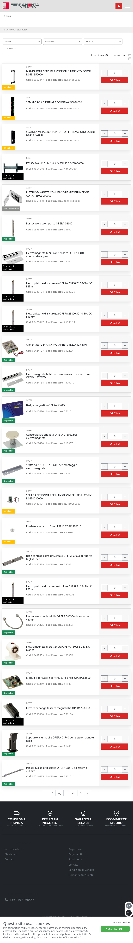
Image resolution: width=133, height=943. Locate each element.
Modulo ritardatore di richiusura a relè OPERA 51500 (58, 677)
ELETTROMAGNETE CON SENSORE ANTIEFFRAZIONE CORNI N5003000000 (57, 194)
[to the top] (129, 913)
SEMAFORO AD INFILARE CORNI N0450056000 (54, 102)
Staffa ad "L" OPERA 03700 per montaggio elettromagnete (51, 466)
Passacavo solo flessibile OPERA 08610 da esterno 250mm (56, 769)
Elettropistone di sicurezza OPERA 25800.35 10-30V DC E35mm (59, 588)
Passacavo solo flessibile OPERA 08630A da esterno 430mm (57, 618)
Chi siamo (11, 854)
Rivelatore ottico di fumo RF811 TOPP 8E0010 (53, 526)
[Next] (81, 793)
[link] (21, 5)
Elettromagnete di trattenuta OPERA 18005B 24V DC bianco (58, 648)
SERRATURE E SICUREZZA (15, 29)
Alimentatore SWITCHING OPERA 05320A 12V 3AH (56, 344)
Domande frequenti (80, 875)
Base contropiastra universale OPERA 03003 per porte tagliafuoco (59, 557)
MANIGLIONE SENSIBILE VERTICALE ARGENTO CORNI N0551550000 (58, 73)
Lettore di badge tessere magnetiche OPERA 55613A (58, 708)
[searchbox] (40, 45)
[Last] (87, 793)
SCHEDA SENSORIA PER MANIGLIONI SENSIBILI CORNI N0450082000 (59, 497)
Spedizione (75, 859)
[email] (129, 906)
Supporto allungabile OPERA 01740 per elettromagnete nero (60, 739)
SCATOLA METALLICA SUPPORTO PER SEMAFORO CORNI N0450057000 (60, 133)
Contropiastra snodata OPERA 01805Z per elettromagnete (51, 436)
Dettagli (13, 74)
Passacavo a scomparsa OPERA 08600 (49, 223)
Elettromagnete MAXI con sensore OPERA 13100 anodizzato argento (55, 254)
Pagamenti (75, 854)
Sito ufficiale (12, 849)
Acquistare (75, 849)
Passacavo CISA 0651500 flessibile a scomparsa (55, 163)
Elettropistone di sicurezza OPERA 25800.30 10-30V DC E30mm (59, 315)
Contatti (9, 859)
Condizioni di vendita (81, 870)
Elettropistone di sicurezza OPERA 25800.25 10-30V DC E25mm (59, 285)
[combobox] (22, 42)
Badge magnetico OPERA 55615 (45, 405)
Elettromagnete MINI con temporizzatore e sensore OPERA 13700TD (58, 376)
